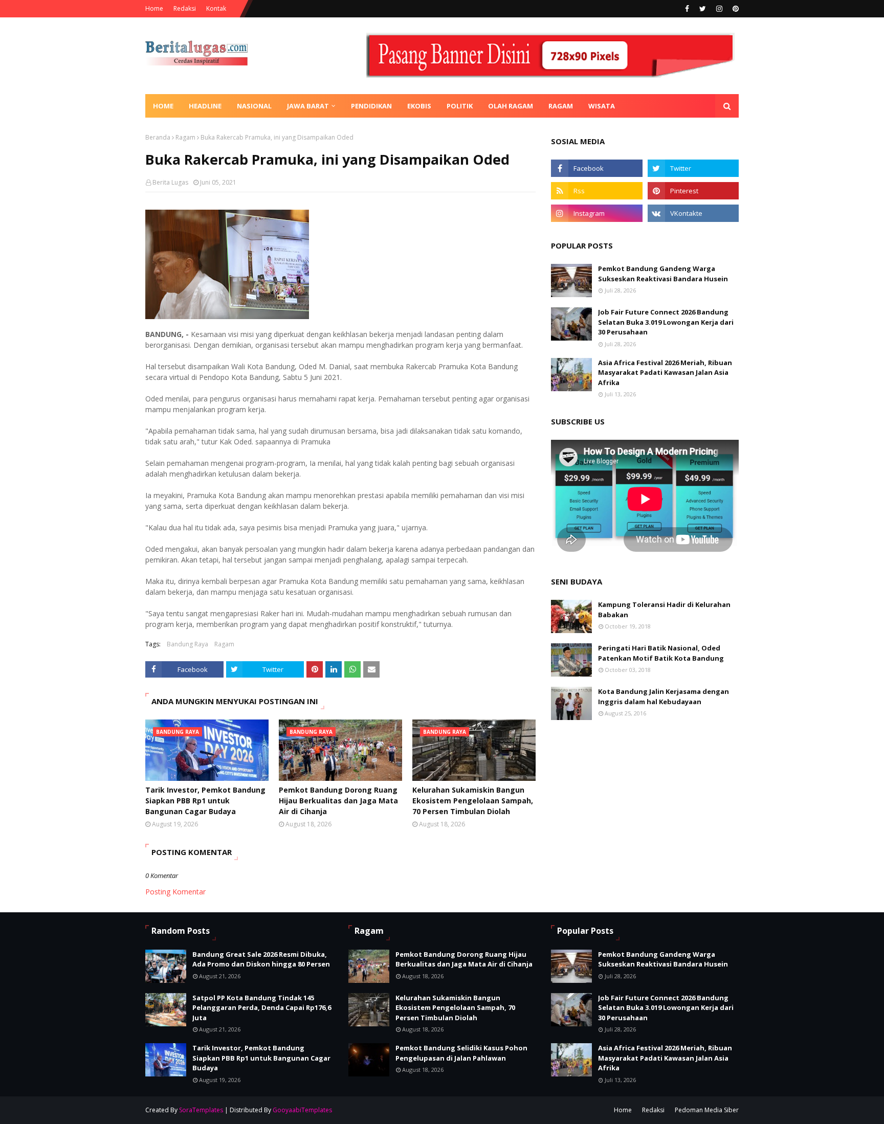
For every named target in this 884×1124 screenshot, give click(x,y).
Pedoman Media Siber (707, 1110)
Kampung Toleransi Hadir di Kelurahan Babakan (664, 609)
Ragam (185, 137)
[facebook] (687, 8)
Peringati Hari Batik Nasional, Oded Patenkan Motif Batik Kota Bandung (661, 653)
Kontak (216, 8)
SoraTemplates (201, 1110)
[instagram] (719, 8)
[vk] (693, 213)
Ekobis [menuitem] (419, 105)
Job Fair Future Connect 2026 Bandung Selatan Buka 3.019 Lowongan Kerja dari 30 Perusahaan (666, 321)
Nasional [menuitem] (254, 105)
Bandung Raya (187, 644)
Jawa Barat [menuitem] (308, 105)
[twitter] (703, 8)
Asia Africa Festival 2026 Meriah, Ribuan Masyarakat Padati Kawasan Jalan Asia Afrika (665, 372)
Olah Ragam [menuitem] (510, 105)
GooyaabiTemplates (302, 1110)
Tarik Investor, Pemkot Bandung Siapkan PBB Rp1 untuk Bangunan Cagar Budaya (205, 800)
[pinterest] (734, 8)
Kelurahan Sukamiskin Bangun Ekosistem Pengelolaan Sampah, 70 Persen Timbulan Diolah (472, 800)
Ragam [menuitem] (560, 105)
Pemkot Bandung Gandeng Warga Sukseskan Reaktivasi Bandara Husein (663, 273)
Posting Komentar (175, 891)
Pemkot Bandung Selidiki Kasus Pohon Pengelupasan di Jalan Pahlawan (461, 1053)
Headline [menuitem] (205, 105)
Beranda (157, 137)
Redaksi (184, 8)
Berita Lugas (170, 182)
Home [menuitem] (163, 105)
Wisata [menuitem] (601, 105)
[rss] (596, 190)
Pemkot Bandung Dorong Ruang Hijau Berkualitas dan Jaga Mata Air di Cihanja (338, 800)
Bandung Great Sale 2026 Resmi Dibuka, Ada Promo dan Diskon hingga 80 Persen (261, 959)
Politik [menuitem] (460, 105)
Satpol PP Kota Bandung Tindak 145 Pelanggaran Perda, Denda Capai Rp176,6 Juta (261, 1007)
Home (154, 8)
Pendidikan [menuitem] (371, 105)
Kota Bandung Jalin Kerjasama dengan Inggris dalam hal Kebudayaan (663, 696)
